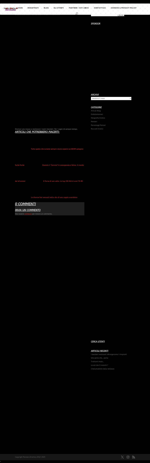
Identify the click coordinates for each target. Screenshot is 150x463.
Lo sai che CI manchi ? (99, 365)
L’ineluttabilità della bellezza (102, 369)
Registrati (33, 8)
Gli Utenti (59, 8)
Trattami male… (97, 362)
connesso (28, 214)
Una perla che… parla (99, 358)
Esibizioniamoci (97, 114)
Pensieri (94, 122)
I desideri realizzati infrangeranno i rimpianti (109, 354)
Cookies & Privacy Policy (124, 8)
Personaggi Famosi (98, 125)
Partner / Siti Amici (79, 8)
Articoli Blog (96, 111)
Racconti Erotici (97, 129)
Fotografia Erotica (98, 118)
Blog (46, 8)
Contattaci (100, 8)
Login (20, 8)
